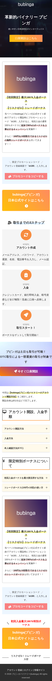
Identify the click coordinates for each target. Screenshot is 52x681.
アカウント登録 (14, 670)
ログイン (28, 670)
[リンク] (26, 236)
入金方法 (8, 438)
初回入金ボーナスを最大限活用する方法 (23, 478)
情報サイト (39, 670)
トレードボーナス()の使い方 (23, 487)
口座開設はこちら (26, 38)
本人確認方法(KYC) (13, 448)
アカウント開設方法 (14, 429)
